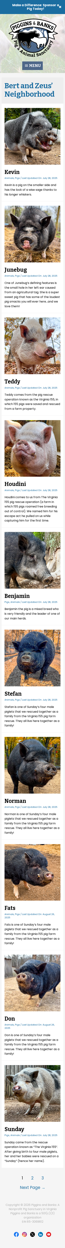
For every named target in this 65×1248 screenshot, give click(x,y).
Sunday (14, 1129)
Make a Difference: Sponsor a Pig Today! (35, 7)
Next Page (32, 1187)
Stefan (13, 694)
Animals (9, 178)
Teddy (12, 381)
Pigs (17, 178)
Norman (15, 801)
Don (10, 1019)
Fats (10, 908)
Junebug (16, 270)
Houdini (15, 484)
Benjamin (17, 596)
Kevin (12, 172)
